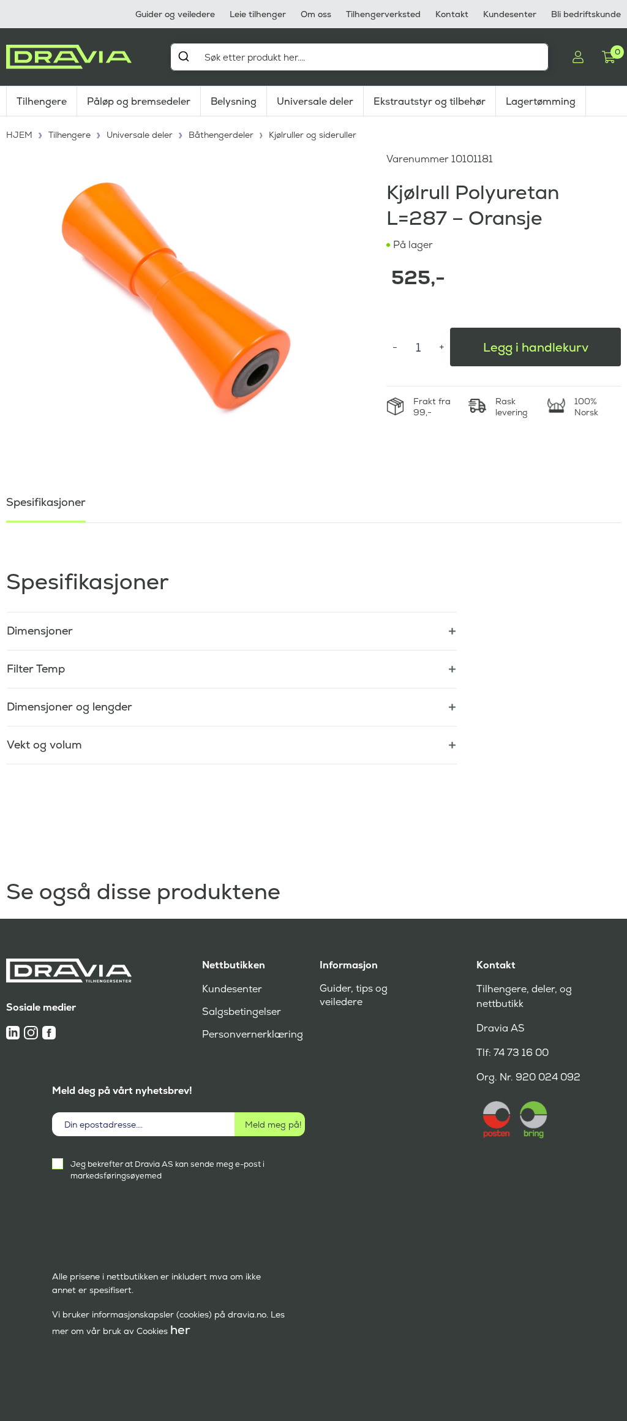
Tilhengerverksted (383, 14)
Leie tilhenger (258, 14)
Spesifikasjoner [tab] (46, 502)
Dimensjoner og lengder (69, 706)
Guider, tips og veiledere (354, 995)
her (180, 1330)
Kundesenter (509, 14)
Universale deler (315, 101)
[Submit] (183, 56)
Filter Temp (36, 669)
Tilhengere (42, 101)
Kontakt (451, 14)
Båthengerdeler (221, 134)
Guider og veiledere (175, 14)
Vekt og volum (44, 744)
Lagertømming (541, 101)
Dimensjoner (40, 631)
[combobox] (359, 57)
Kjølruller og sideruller (312, 134)
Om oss (316, 14)
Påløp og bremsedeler (138, 101)
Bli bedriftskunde (586, 14)
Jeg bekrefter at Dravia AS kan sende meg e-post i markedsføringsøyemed (167, 1170)
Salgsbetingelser (241, 1011)
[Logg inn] (578, 57)
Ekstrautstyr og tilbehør (430, 101)
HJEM (19, 134)
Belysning (234, 101)
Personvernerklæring (252, 1034)
